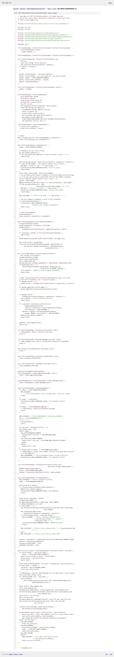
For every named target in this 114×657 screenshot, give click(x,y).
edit (54, 13)
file (49, 13)
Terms (20, 654)
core (54, 9)
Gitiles (10, 654)
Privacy (16, 654)
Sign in (110, 3)
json (110, 654)
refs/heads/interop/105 (35, 9)
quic (49, 9)
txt (106, 654)
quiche (15, 9)
